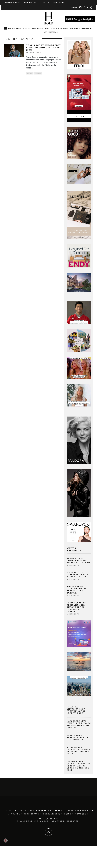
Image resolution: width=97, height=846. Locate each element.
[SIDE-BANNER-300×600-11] (79, 493)
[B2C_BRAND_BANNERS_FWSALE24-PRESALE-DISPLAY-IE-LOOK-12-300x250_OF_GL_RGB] (79, 532)
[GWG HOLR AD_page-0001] (79, 215)
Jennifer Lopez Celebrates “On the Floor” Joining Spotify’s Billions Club (79, 765)
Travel (66, 28)
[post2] (79, 633)
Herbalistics (86, 28)
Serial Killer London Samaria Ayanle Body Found (78, 560)
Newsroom (53, 32)
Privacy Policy (48, 819)
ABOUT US (44, 3)
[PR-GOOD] (79, 143)
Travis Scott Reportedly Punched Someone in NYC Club (43, 47)
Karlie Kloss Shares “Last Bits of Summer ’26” (77, 737)
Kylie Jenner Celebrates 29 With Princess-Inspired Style (78, 750)
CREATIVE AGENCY (12, 3)
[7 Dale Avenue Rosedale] (79, 282)
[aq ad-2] (79, 661)
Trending (38, 73)
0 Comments (73, 565)
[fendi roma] (79, 54)
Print (45, 32)
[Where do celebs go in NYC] (79, 685)
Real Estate (75, 28)
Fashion (11, 28)
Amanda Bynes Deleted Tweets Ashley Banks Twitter (77, 589)
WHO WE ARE (30, 3)
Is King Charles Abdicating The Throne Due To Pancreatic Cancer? (76, 607)
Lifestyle (20, 28)
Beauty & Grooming (53, 28)
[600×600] (79, 256)
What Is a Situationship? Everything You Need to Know (76, 710)
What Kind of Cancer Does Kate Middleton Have (77, 574)
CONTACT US (59, 3)
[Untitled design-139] (79, 440)
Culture (30, 73)
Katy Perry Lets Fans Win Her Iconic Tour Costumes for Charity (79, 724)
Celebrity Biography (35, 28)
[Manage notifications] (6, 840)
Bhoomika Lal (32, 53)
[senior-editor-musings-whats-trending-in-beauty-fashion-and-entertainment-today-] (79, 340)
